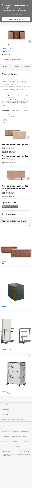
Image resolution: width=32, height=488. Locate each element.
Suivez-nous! (5, 414)
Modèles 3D (17, 66)
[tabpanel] (16, 35)
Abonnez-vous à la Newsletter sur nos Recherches (14, 419)
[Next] (8, 43)
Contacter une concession (13, 59)
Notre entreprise (6, 400)
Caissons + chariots (7, 48)
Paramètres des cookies (16, 14)
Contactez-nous (7, 206)
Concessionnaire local (11, 214)
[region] (16, 11)
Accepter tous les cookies (16, 19)
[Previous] (4, 43)
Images (6, 66)
